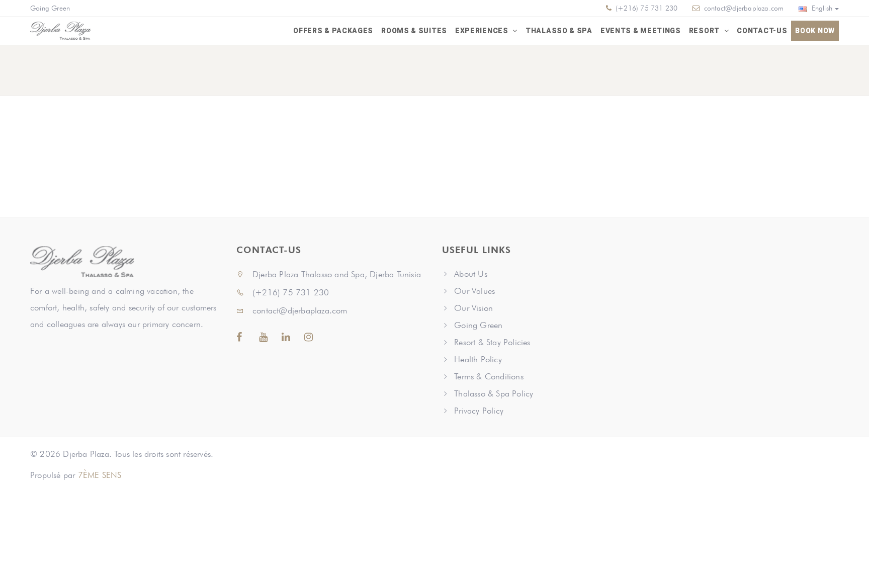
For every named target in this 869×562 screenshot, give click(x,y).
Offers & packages (333, 31)
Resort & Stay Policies (492, 342)
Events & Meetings (640, 31)
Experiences (482, 31)
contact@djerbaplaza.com (744, 8)
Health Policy (478, 359)
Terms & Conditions (489, 376)
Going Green (50, 8)
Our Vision (473, 308)
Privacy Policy (478, 411)
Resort (705, 31)
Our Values (474, 291)
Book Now (815, 31)
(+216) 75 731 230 (646, 8)
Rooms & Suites (414, 31)
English (820, 8)
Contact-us (762, 31)
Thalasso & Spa (559, 31)
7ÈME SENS (100, 475)
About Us (470, 274)
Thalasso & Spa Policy (493, 393)
